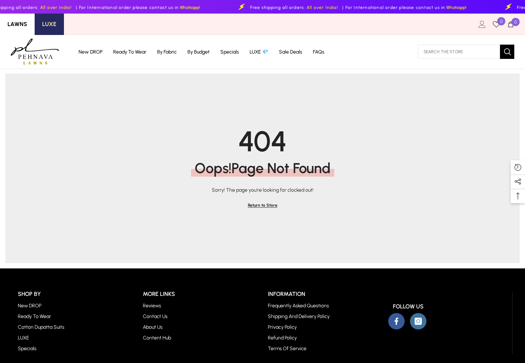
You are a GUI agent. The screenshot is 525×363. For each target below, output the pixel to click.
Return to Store (263, 205)
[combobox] (459, 52)
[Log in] (482, 24)
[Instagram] (418, 321)
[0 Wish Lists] (496, 24)
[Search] (466, 52)
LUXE (49, 24)
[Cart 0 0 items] (510, 24)
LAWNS (17, 24)
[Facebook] (396, 321)
